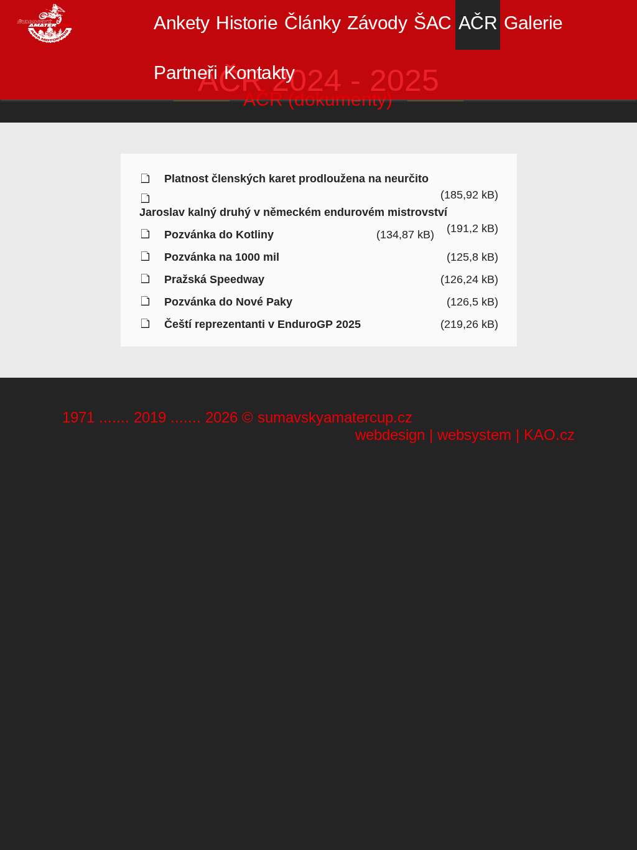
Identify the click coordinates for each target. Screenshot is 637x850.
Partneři (185, 72)
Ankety (181, 22)
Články (312, 22)
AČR (478, 22)
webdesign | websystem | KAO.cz (465, 434)
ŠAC (433, 22)
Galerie (533, 22)
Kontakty (259, 72)
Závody (377, 22)
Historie (246, 22)
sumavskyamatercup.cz (335, 417)
